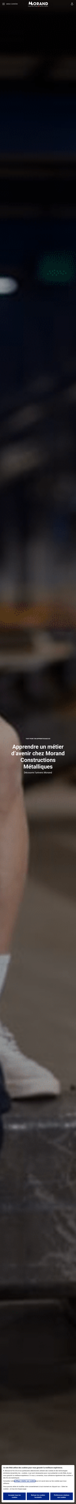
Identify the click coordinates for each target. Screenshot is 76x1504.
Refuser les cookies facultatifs (38, 1496)
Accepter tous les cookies (14, 1496)
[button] (72, 4)
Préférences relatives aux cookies (61, 1496)
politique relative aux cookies (24, 1481)
